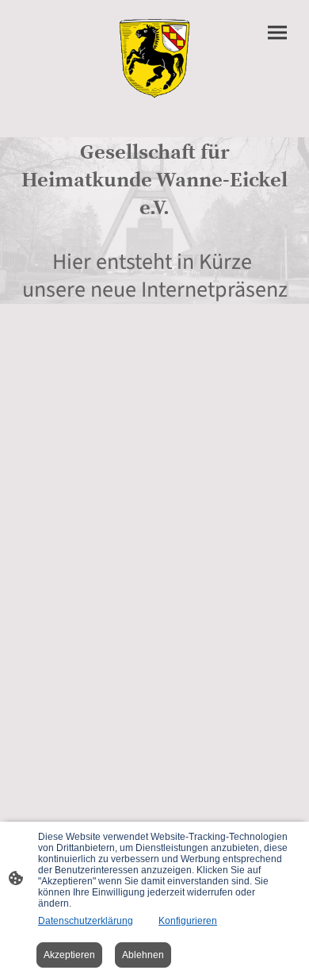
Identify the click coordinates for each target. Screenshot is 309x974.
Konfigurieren (187, 920)
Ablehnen (143, 955)
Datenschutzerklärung (85, 920)
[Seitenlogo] (154, 56)
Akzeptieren (69, 955)
